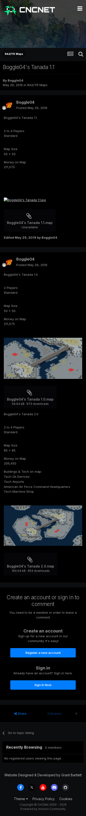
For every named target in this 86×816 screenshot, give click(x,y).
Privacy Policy (43, 799)
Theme (20, 799)
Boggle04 (15, 80)
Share (22, 713)
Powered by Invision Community (43, 809)
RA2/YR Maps (37, 85)
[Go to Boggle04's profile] (8, 105)
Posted (31, 108)
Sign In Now (43, 685)
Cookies (65, 799)
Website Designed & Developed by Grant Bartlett (43, 775)
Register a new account (43, 653)
